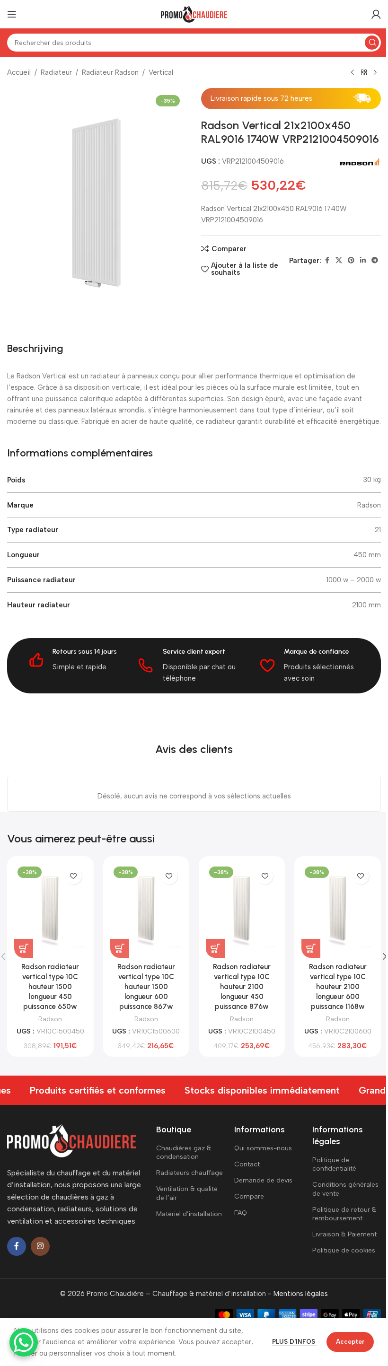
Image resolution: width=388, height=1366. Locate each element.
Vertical (161, 72)
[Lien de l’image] (71, 1140)
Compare (249, 1196)
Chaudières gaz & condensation (184, 1152)
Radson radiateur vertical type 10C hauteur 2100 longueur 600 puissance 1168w (338, 987)
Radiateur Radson (110, 72)
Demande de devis (263, 1180)
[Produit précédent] (352, 73)
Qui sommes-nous (263, 1148)
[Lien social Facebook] (327, 260)
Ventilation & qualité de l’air (187, 1193)
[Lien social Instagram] (40, 1246)
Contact (247, 1164)
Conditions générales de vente (345, 1189)
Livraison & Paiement (344, 1234)
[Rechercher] (372, 42)
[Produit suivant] (375, 73)
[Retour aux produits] (364, 73)
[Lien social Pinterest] (351, 260)
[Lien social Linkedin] (363, 260)
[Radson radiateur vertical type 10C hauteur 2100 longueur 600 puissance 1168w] (337, 910)
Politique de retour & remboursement (344, 1214)
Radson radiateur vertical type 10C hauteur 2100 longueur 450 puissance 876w (242, 987)
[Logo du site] (194, 13)
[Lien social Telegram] (375, 260)
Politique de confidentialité (334, 1164)
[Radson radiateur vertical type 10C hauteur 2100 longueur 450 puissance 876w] (242, 910)
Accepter (350, 1341)
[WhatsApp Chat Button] (23, 1342)
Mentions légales (300, 1293)
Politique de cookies (343, 1250)
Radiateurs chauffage (189, 1173)
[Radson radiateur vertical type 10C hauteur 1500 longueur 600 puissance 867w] (146, 910)
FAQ (240, 1213)
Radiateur (56, 72)
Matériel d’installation (189, 1214)
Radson (50, 1019)
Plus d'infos (294, 1341)
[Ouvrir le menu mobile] (11, 14)
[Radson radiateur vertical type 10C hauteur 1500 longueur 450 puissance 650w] (50, 910)
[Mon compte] (376, 14)
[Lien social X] (339, 260)
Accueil (19, 72)
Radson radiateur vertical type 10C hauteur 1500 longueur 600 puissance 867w (146, 987)
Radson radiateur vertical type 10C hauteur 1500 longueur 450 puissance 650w (50, 987)
